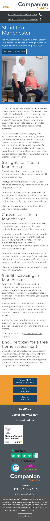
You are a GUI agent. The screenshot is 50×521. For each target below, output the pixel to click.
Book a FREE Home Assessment (23, 20)
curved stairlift (25, 229)
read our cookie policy (24, 510)
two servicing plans (22, 309)
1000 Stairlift (28, 195)
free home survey (20, 365)
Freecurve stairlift (27, 259)
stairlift (5, 123)
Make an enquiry (10, 206)
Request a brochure (13, 51)
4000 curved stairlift (23, 256)
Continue (25, 516)
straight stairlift (40, 174)
